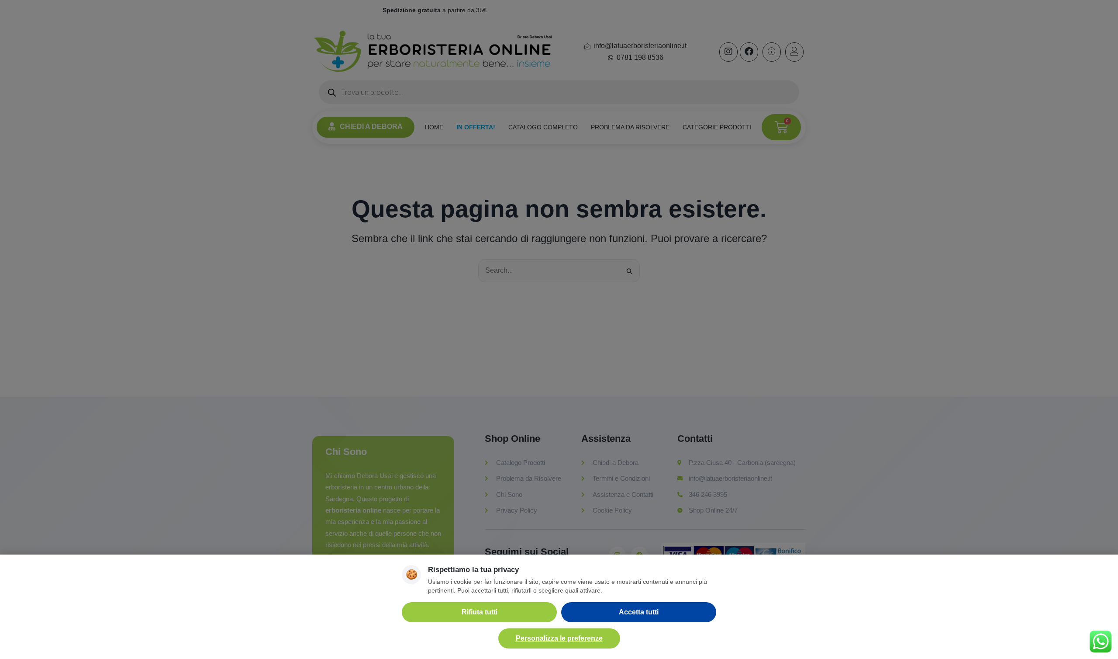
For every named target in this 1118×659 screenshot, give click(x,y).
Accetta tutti (639, 612)
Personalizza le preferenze (559, 638)
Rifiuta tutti (479, 612)
